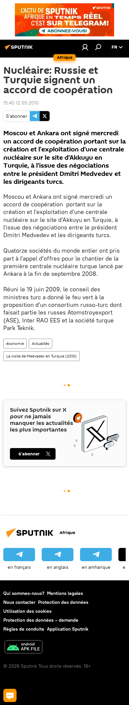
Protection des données (63, 602)
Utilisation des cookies (27, 611)
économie (15, 343)
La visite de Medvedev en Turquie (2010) (41, 355)
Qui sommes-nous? (23, 593)
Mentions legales (65, 593)
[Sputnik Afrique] (19, 50)
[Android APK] (23, 647)
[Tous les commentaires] (10, 695)
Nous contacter (19, 602)
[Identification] (85, 47)
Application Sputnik (67, 629)
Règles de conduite (23, 629)
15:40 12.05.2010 (21, 103)
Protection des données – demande (40, 620)
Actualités (40, 343)
